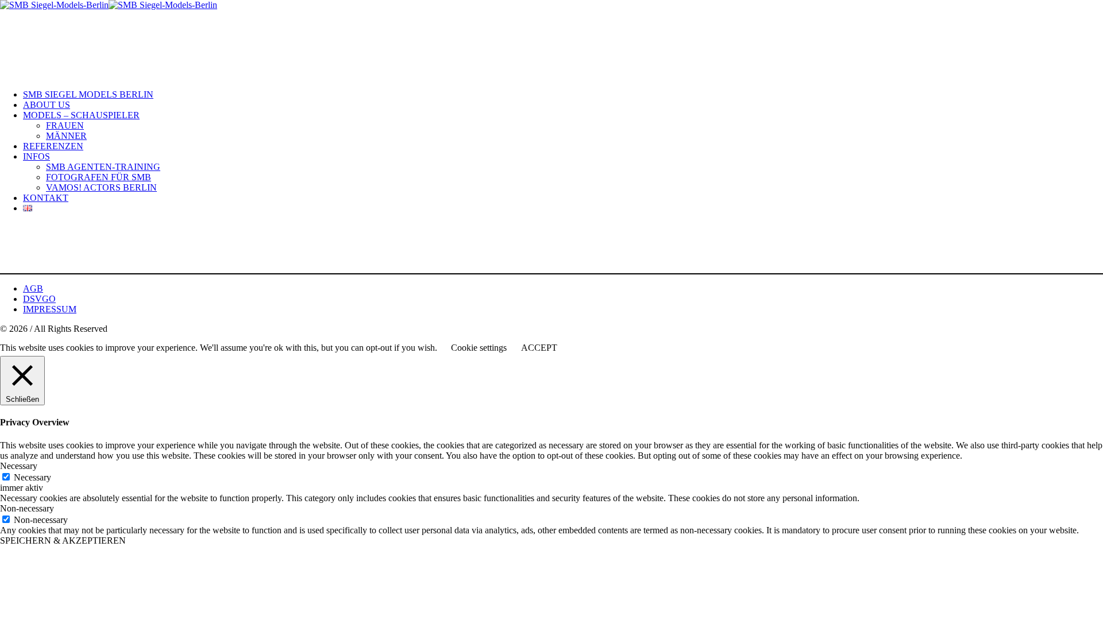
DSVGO (39, 299)
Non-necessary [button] (27, 508)
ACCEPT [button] (539, 347)
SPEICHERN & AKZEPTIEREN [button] (63, 540)
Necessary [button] (18, 466)
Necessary (32, 477)
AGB (33, 288)
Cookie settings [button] (479, 347)
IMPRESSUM (49, 309)
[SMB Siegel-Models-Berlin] (108, 5)
